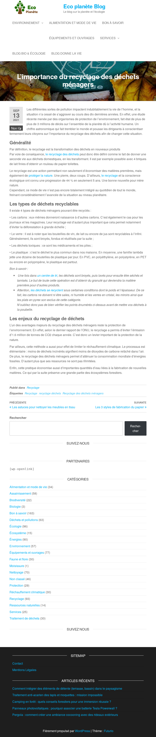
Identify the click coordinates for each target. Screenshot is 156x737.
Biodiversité (17, 500)
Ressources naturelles (25, 605)
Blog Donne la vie (66, 53)
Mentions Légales (24, 670)
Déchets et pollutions (24, 520)
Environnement (26, 23)
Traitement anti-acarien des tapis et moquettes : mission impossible (57, 695)
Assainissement (20, 493)
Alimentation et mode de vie (72, 23)
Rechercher (18, 417)
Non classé (17, 579)
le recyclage (109, 175)
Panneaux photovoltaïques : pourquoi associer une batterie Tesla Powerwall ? (64, 708)
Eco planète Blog (84, 6)
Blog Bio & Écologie (29, 53)
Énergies (16, 539)
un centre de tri (47, 275)
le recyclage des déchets (62, 154)
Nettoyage (16, 572)
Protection (16, 585)
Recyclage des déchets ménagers (83, 393)
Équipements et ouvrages (71, 38)
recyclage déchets (50, 393)
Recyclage (33, 387)
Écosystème (18, 533)
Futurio (108, 731)
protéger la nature (41, 175)
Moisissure (17, 566)
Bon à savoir (113, 23)
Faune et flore (19, 559)
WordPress (82, 731)
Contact (17, 663)
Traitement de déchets (24, 618)
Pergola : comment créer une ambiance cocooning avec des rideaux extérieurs (65, 714)
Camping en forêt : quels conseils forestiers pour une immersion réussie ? (61, 701)
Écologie (15, 526)
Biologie (15, 506)
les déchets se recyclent (47, 290)
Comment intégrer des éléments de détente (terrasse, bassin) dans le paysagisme (67, 688)
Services (108, 38)
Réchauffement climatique (27, 592)
